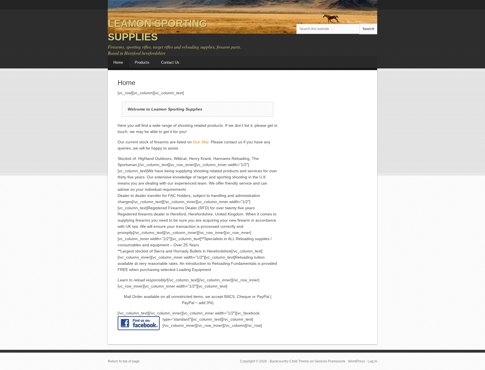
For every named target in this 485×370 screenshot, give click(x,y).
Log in (372, 361)
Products (142, 62)
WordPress (356, 361)
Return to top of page (124, 361)
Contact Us (170, 62)
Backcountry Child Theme (289, 361)
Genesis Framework (330, 361)
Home (118, 62)
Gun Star (201, 142)
